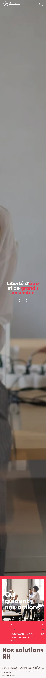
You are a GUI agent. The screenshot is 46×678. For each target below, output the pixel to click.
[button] (42, 631)
